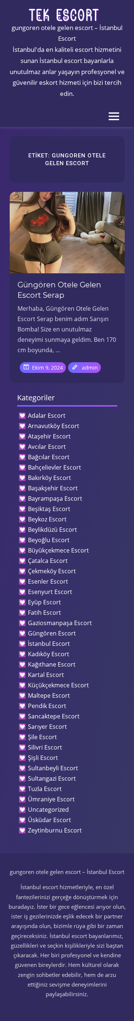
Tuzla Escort (45, 789)
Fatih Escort (44, 612)
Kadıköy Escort (48, 654)
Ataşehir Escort (49, 436)
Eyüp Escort (44, 602)
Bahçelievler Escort (54, 467)
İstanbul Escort (49, 644)
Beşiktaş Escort (49, 509)
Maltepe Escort (49, 695)
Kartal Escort (46, 675)
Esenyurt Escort (50, 592)
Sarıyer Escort (47, 727)
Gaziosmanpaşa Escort (60, 623)
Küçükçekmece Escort (58, 685)
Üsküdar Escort (49, 820)
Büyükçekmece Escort (58, 550)
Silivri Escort (45, 747)
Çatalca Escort (48, 561)
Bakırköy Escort (49, 478)
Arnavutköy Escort (53, 426)
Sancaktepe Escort (54, 716)
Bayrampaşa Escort (55, 498)
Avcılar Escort (47, 447)
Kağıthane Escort (52, 664)
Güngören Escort (52, 633)
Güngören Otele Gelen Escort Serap (59, 290)
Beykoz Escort (47, 519)
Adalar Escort (47, 415)
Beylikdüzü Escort (52, 529)
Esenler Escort (48, 581)
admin (90, 367)
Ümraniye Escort (51, 799)
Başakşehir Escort (53, 488)
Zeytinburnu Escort (55, 830)
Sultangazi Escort (52, 778)
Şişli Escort (43, 758)
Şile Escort (42, 737)
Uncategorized (48, 809)
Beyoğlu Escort (49, 540)
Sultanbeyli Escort (53, 768)
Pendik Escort (47, 706)
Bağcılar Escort (49, 457)
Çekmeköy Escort (52, 571)
